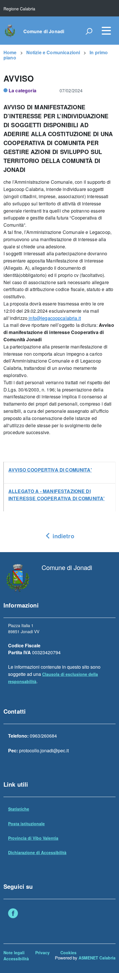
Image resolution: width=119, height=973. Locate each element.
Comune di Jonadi (43, 31)
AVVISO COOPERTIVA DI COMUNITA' (50, 469)
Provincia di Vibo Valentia (33, 838)
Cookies (68, 952)
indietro (62, 536)
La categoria (22, 90)
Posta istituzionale (26, 823)
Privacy (42, 952)
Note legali (14, 952)
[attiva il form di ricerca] (89, 31)
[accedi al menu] (106, 30)
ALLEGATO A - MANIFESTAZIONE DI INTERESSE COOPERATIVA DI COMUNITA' (56, 495)
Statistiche (18, 809)
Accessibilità (16, 958)
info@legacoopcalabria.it (54, 318)
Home (10, 52)
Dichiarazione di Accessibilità (37, 852)
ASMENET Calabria (97, 958)
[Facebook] (13, 914)
